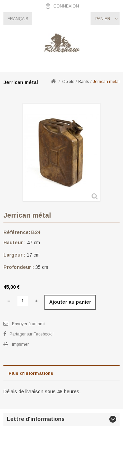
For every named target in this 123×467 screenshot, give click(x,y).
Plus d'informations (31, 373)
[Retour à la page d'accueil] (53, 82)
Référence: (16, 232)
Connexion (66, 6)
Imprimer (20, 344)
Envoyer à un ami (28, 323)
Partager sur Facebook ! (32, 334)
